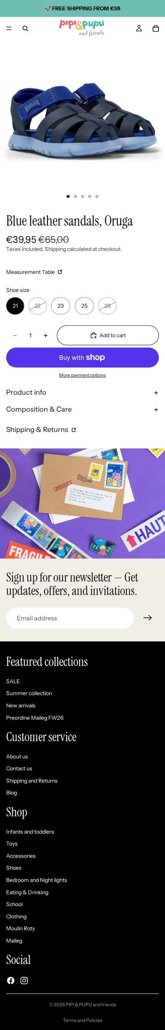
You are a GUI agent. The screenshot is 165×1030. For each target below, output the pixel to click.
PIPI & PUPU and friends (91, 1004)
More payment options (82, 375)
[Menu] (9, 28)
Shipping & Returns (38, 429)
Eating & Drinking (27, 892)
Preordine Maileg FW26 (34, 717)
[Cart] (155, 28)
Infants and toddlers (30, 831)
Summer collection (29, 693)
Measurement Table (31, 272)
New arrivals (20, 705)
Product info (26, 392)
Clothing (16, 916)
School (14, 904)
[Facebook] (10, 980)
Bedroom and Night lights (36, 880)
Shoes (13, 868)
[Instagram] (24, 980)
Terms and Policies (82, 1020)
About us (17, 756)
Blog (11, 792)
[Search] (25, 28)
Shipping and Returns (32, 780)
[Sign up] (148, 618)
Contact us (19, 768)
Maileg (14, 940)
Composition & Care (39, 409)
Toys (12, 843)
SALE (13, 681)
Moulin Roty (20, 928)
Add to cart (112, 335)
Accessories (21, 855)
